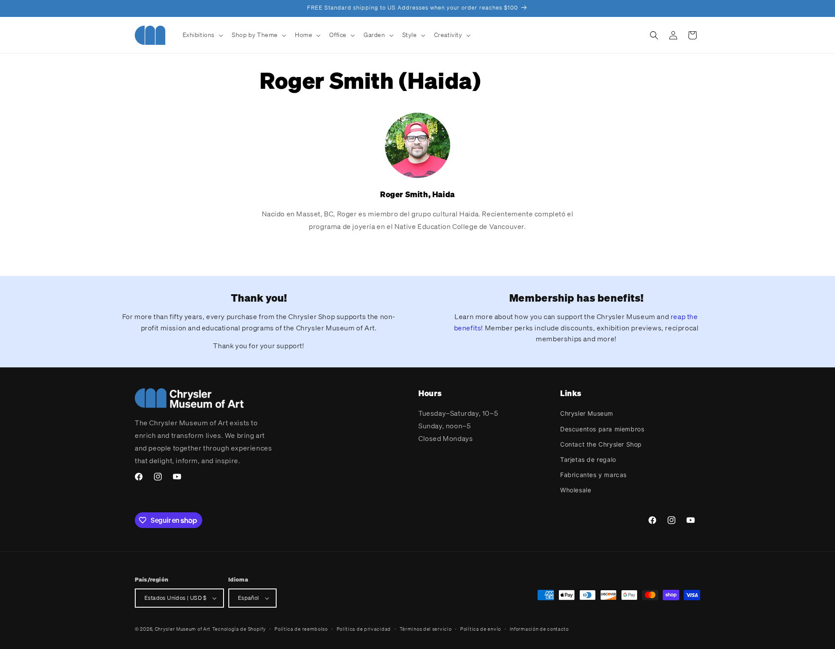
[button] (202, 35)
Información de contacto (539, 629)
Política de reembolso (301, 629)
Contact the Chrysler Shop (601, 444)
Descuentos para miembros (602, 429)
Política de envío (480, 629)
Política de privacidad (364, 629)
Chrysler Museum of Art (182, 629)
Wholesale (575, 490)
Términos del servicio (426, 629)
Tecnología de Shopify (239, 629)
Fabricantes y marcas (593, 474)
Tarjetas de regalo (588, 459)
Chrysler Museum (586, 413)
